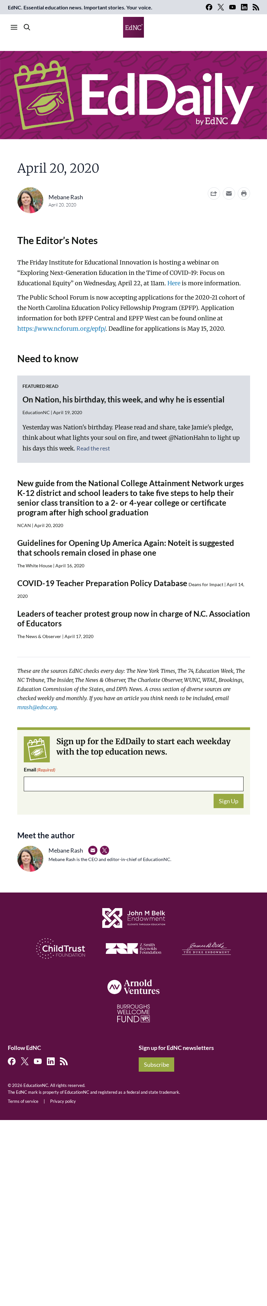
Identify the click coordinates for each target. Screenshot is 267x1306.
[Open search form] (27, 27)
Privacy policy (63, 1101)
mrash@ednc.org (37, 707)
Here (173, 283)
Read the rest (93, 448)
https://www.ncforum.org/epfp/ (61, 328)
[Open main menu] (14, 27)
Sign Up (228, 801)
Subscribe (156, 1064)
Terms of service (23, 1101)
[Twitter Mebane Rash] (104, 850)
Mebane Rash (66, 197)
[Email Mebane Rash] (92, 850)
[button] (229, 193)
